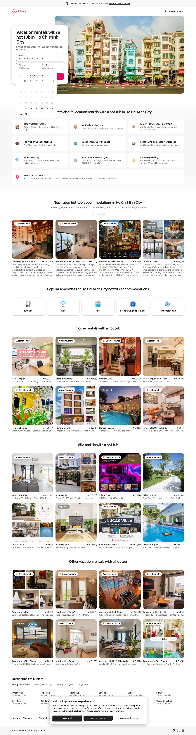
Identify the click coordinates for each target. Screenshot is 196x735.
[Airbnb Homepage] (19, 11)
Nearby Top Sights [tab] (65, 684)
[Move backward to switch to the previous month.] (21, 75)
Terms (42, 730)
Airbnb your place (174, 11)
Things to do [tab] (83, 684)
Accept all (67, 718)
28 (47, 108)
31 (26, 114)
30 (21, 114)
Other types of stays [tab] (43, 684)
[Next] (103, 214)
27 (42, 108)
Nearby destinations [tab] (21, 684)
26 (36, 108)
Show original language (119, 3)
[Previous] (93, 214)
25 (31, 108)
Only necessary (98, 718)
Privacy (34, 730)
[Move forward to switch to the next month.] (52, 75)
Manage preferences (129, 718)
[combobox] (40, 58)
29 (52, 108)
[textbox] (28, 68)
